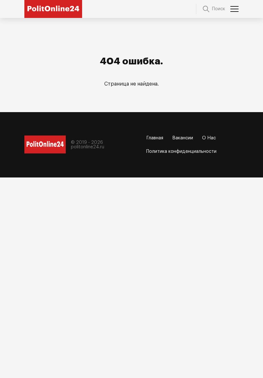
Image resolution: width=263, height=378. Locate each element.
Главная (155, 138)
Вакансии (182, 138)
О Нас (209, 138)
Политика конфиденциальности (181, 151)
